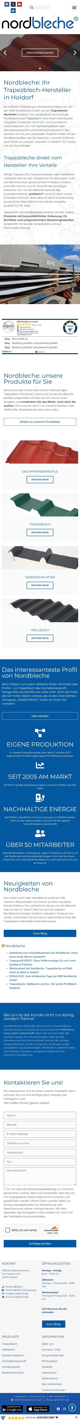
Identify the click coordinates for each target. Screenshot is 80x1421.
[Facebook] (6, 4)
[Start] (40, 23)
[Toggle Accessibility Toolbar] (72, 1408)
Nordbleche (15, 946)
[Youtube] (19, 4)
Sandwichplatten (47, 126)
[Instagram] (13, 4)
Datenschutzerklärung (42, 1189)
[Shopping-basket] (13, 10)
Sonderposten (34, 212)
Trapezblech (33, 118)
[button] (74, 7)
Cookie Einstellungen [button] (53, 1390)
